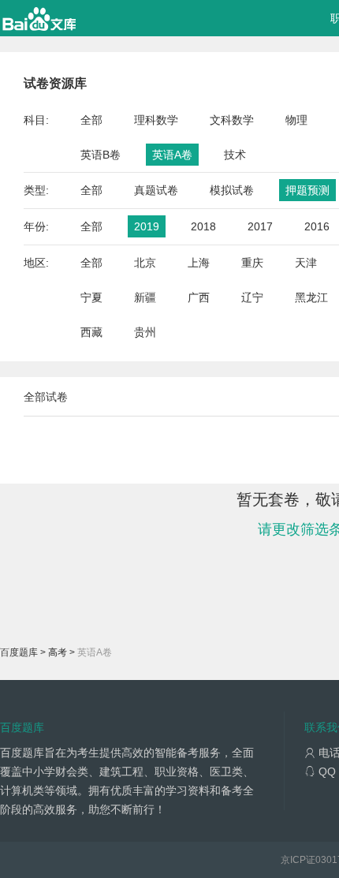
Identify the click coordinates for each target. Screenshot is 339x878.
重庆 (252, 262)
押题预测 (307, 190)
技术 (235, 154)
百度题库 (19, 652)
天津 (306, 262)
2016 (317, 226)
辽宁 (252, 297)
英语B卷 (100, 154)
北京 (145, 262)
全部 (91, 120)
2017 (260, 226)
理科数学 (156, 120)
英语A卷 (172, 154)
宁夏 (91, 297)
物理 (296, 120)
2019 (146, 226)
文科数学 (232, 120)
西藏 (91, 332)
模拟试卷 (232, 190)
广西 (199, 297)
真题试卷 (156, 190)
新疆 (145, 297)
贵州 (145, 332)
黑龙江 (311, 297)
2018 (203, 226)
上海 (199, 262)
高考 (57, 652)
